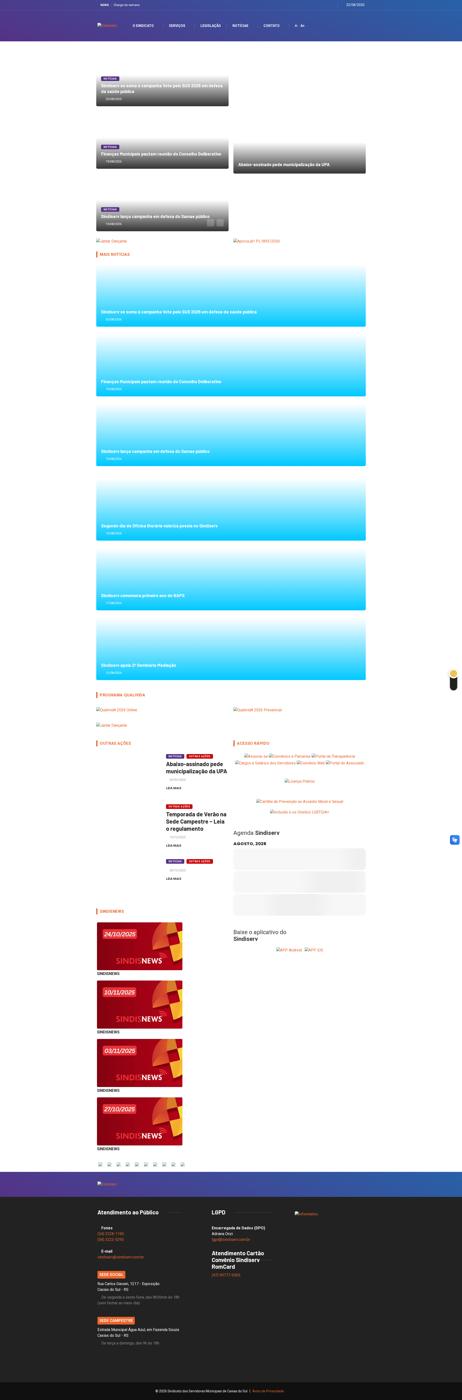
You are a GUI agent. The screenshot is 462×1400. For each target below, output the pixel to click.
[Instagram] (320, 5)
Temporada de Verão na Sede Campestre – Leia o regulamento (196, 821)
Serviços (177, 26)
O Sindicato (143, 26)
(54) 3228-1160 (110, 1233)
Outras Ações (200, 756)
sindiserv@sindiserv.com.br (120, 1257)
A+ (303, 26)
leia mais (174, 788)
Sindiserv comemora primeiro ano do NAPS (231, 579)
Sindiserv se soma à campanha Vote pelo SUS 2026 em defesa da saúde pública (231, 295)
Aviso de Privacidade (268, 1391)
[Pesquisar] (357, 26)
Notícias (240, 26)
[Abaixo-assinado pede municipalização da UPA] (127, 773)
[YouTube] (326, 5)
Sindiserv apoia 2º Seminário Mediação (231, 649)
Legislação (210, 26)
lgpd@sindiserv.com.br (231, 1239)
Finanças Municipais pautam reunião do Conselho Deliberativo (162, 137)
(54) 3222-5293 (110, 1239)
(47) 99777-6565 (226, 1275)
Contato (271, 26)
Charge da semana (127, 5)
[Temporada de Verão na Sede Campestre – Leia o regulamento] (127, 823)
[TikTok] (332, 5)
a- (296, 25)
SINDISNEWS (108, 973)
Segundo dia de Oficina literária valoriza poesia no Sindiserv (231, 509)
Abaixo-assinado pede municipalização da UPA (299, 142)
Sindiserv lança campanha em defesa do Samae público (162, 200)
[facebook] (308, 5)
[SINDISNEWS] (139, 946)
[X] (314, 5)
